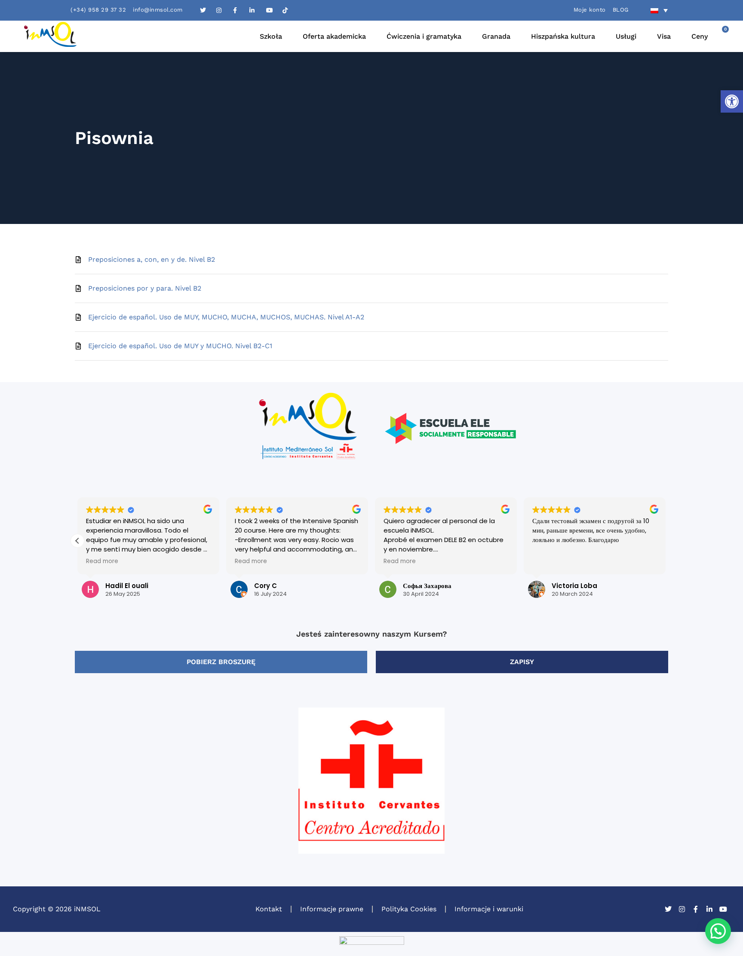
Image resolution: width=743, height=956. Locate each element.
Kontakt (268, 909)
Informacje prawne (331, 909)
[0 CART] (719, 36)
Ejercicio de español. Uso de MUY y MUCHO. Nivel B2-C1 (180, 346)
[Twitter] (668, 909)
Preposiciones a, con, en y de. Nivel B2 (151, 259)
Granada (496, 36)
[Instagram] (682, 909)
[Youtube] (723, 909)
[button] (732, 101)
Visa (664, 36)
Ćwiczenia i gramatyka (424, 36)
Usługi (626, 36)
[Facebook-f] (696, 909)
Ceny (699, 36)
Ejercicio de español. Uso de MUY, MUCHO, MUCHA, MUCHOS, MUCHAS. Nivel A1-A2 (226, 317)
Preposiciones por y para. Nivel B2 (144, 288)
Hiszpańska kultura (563, 36)
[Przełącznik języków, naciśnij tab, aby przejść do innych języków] (659, 10)
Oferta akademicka (334, 36)
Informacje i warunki (488, 909)
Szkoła (271, 36)
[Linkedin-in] (709, 909)
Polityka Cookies (408, 909)
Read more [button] (102, 561)
